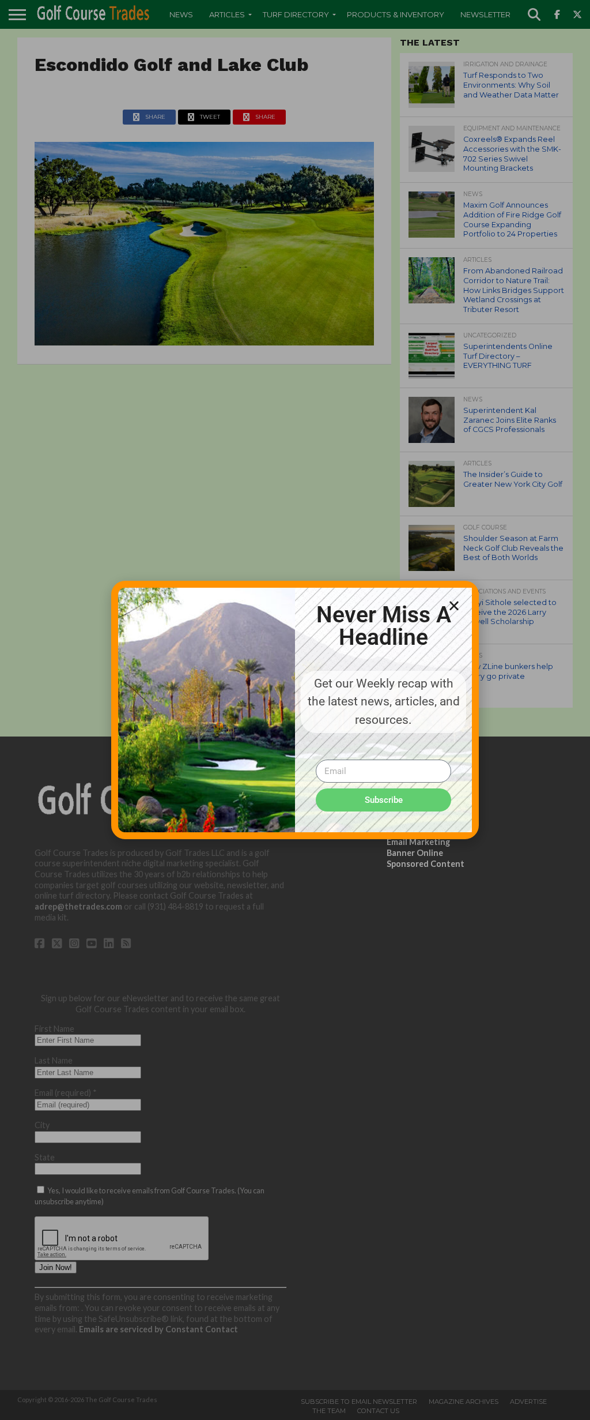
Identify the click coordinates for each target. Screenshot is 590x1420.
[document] (295, 710)
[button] (454, 605)
